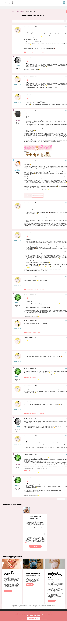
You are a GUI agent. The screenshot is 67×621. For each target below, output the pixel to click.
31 (65, 21)
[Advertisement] (5, 28)
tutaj (26, 542)
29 (61, 21)
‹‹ (57, 21)
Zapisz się (35, 546)
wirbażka (18, 65)
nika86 (17, 169)
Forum (13, 11)
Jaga (18, 119)
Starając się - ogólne (20, 11)
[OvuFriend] (7, 3)
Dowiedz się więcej (36, 615)
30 (63, 21)
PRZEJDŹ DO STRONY (33, 618)
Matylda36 (17, 302)
